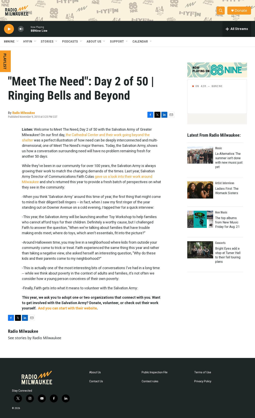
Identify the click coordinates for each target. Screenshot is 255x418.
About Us (95, 372)
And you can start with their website (67, 308)
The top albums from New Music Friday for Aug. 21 (227, 222)
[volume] (21, 29)
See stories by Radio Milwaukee (34, 337)
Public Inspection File (155, 372)
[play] (9, 29)
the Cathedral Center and (85, 135)
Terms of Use (202, 372)
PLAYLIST (5, 61)
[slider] (27, 29)
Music (218, 148)
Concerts (220, 243)
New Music (221, 212)
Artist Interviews (224, 183)
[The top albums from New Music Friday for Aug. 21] (200, 219)
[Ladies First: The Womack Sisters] (200, 190)
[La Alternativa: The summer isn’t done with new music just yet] (200, 155)
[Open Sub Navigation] (17, 41)
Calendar (140, 41)
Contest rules (150, 381)
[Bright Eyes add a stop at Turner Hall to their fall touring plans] (200, 249)
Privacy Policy (202, 381)
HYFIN (27, 41)
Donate (241, 10)
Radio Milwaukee (23, 113)
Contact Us (96, 381)
